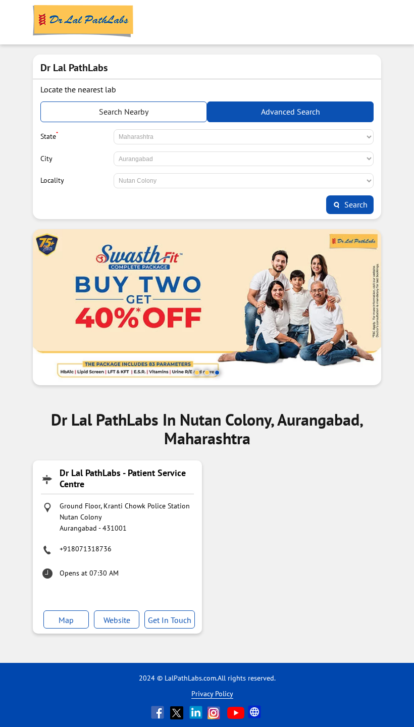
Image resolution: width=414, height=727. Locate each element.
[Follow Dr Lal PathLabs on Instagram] (216, 712)
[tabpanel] (207, 307)
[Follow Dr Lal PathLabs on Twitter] (177, 712)
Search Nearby (123, 112)
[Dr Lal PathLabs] (83, 22)
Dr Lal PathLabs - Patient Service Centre (123, 478)
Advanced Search (290, 112)
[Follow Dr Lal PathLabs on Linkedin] (196, 712)
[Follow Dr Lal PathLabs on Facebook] (158, 712)
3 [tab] (217, 372)
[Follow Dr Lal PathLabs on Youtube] (236, 712)
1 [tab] (196, 372)
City (46, 158)
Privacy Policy (212, 693)
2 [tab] (207, 372)
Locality (52, 180)
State (49, 135)
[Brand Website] (255, 712)
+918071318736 (86, 548)
